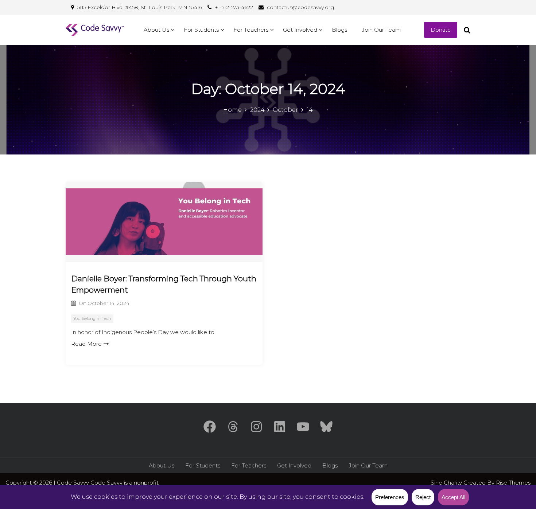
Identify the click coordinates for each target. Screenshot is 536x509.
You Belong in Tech (92, 318)
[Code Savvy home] (95, 30)
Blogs (339, 29)
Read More (86, 343)
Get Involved (300, 29)
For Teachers (250, 29)
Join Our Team (381, 29)
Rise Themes (513, 482)
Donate (441, 30)
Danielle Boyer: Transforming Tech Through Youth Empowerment (163, 284)
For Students (201, 29)
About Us (156, 29)
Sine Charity (447, 482)
